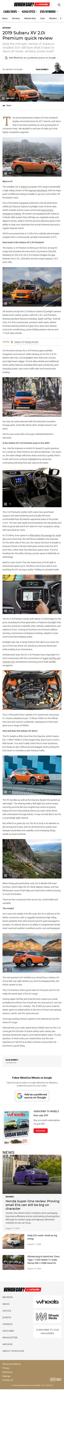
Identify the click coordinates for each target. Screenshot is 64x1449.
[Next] (60, 18)
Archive (7, 1344)
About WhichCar (13, 1351)
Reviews (16, 18)
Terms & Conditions (11, 1364)
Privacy (5, 1368)
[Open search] (59, 5)
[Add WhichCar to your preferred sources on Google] (32, 1095)
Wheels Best (30, 18)
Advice (6, 1310)
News (5, 18)
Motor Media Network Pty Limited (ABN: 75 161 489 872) (33, 1385)
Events (6, 1317)
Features (8, 1330)
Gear (42, 18)
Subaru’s (25, 186)
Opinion (7, 1324)
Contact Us (7, 1380)
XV (10, 206)
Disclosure (7, 1372)
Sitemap (6, 1376)
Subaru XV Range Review (26, 342)
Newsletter (10, 1337)
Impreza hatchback (37, 190)
